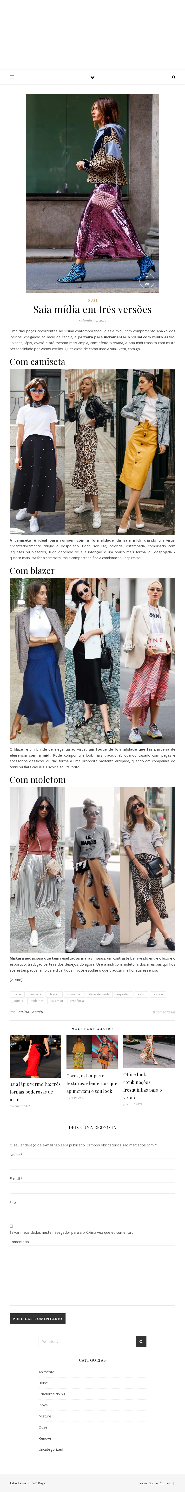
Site (13, 1202)
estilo (141, 994)
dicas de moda (99, 994)
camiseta (35, 994)
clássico (54, 994)
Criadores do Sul (52, 1393)
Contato (165, 1483)
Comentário (19, 1241)
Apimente (46, 1371)
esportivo (123, 994)
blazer (17, 994)
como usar (74, 994)
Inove (43, 1405)
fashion (158, 994)
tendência (77, 1001)
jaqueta (18, 1001)
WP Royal (39, 1483)
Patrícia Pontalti (29, 1012)
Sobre (153, 1483)
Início (143, 1483)
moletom (37, 1001)
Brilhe (43, 1382)
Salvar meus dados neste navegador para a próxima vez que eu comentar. (71, 1232)
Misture (45, 1416)
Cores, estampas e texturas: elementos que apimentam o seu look (92, 1083)
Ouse (93, 300)
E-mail (16, 1178)
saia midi (57, 1001)
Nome (16, 1154)
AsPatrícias (92, 30)
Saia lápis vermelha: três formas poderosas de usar (35, 1091)
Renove (45, 1438)
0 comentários (164, 1012)
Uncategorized (51, 1449)
